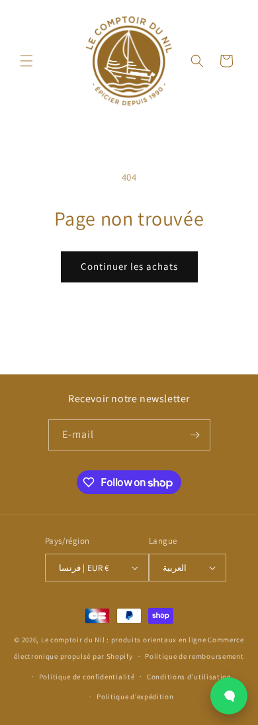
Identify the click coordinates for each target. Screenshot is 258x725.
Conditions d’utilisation (189, 676)
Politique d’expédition (135, 696)
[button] (26, 60)
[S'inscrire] (195, 434)
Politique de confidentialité (87, 676)
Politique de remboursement (194, 656)
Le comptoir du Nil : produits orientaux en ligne (124, 639)
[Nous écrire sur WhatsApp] (228, 695)
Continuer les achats (129, 266)
